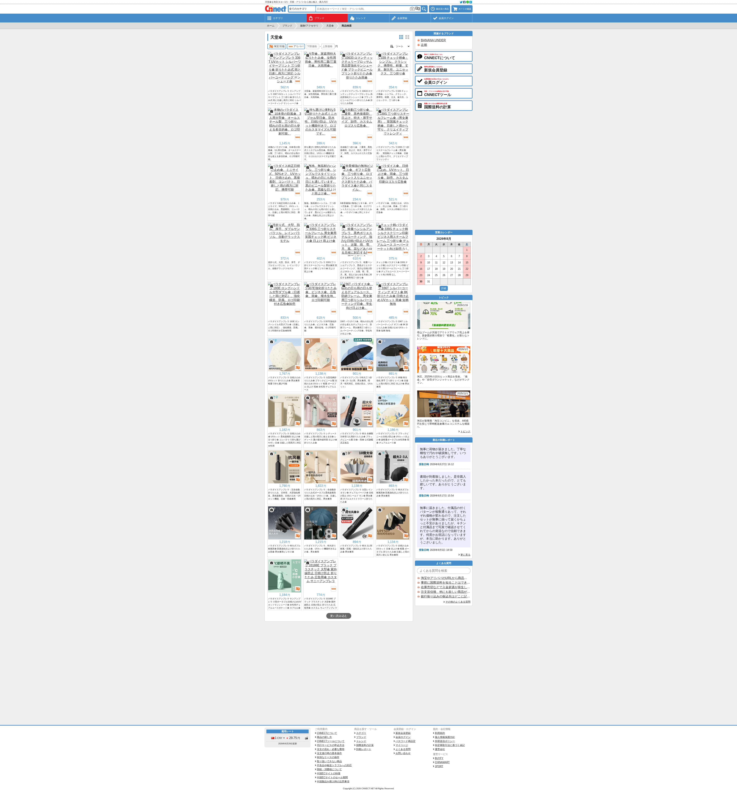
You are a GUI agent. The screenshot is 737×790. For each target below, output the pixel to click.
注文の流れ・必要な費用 (330, 749)
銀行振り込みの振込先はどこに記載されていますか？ (445, 596)
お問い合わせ (403, 753)
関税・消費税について (329, 769)
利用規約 (440, 733)
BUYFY (439, 758)
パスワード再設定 (406, 741)
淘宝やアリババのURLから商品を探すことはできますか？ (445, 578)
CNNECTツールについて (331, 741)
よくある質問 (403, 749)
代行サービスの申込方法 (330, 745)
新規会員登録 (403, 733)
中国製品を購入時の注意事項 (333, 781)
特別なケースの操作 (328, 757)
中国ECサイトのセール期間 (332, 777)
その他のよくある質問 (457, 601)
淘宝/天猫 (279, 46)
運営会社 (440, 749)
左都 (424, 44)
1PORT (439, 766)
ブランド (361, 737)
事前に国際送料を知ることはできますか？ (445, 582)
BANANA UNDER (433, 40)
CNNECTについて (327, 733)
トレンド (361, 741)
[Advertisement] (338, 650)
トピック (465, 431)
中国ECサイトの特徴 (328, 773)
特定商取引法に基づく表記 (450, 745)
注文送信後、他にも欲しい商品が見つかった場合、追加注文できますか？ (445, 591)
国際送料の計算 (365, 745)
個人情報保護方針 (445, 737)
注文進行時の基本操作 (329, 753)
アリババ (298, 46)
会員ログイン (403, 737)
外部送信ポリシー (445, 741)
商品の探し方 (324, 737)
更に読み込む (338, 615)
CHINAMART (442, 762)
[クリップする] (271, 55)
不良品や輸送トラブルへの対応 (334, 765)
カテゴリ (361, 733)
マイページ (402, 745)
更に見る (465, 554)
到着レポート (363, 749)
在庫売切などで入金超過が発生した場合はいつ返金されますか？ (445, 587)
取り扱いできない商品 (329, 761)
